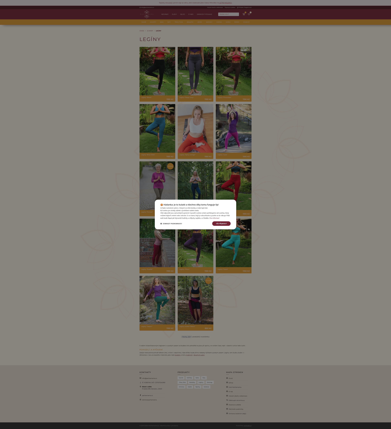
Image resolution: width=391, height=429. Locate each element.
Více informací (214, 218)
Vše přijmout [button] (221, 223)
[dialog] (195, 214)
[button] (171, 224)
